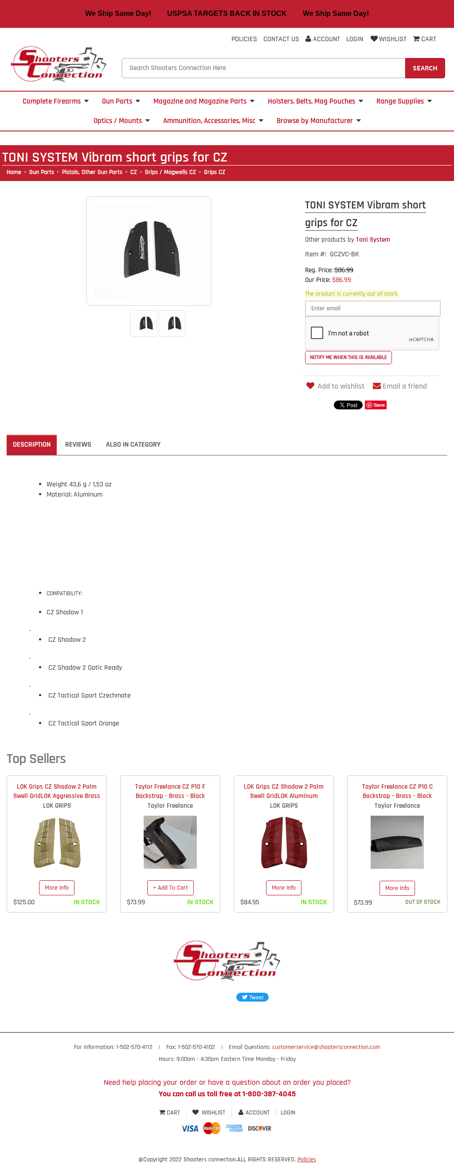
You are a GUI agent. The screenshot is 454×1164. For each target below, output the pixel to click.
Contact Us (281, 39)
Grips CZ (214, 172)
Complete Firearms (52, 101)
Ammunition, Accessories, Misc (209, 121)
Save (379, 404)
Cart (173, 1113)
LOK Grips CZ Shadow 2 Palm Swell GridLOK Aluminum (284, 791)
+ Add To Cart (170, 888)
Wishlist (393, 39)
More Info (57, 888)
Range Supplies (400, 101)
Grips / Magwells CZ (170, 172)
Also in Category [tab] (133, 444)
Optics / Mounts (118, 121)
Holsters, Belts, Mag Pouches (311, 101)
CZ (133, 172)
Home (14, 172)
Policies (244, 39)
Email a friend (405, 386)
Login (354, 39)
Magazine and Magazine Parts (200, 101)
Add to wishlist (340, 386)
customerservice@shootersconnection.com (326, 1047)
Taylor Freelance (170, 806)
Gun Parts (117, 101)
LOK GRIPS (57, 806)
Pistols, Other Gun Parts (92, 172)
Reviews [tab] (78, 444)
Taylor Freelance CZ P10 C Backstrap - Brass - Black (397, 791)
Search (425, 67)
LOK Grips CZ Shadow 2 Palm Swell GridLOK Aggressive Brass (56, 791)
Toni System (347, 239)
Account (325, 39)
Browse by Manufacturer (315, 121)
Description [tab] (32, 444)
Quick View (57, 836)
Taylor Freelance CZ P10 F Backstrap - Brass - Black (170, 791)
